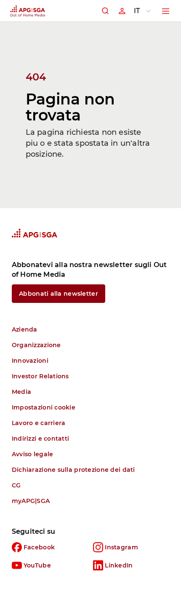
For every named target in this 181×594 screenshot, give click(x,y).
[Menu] (166, 11)
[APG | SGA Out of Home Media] (27, 10)
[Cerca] (105, 11)
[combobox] (144, 11)
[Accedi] (122, 11)
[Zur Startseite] (34, 233)
